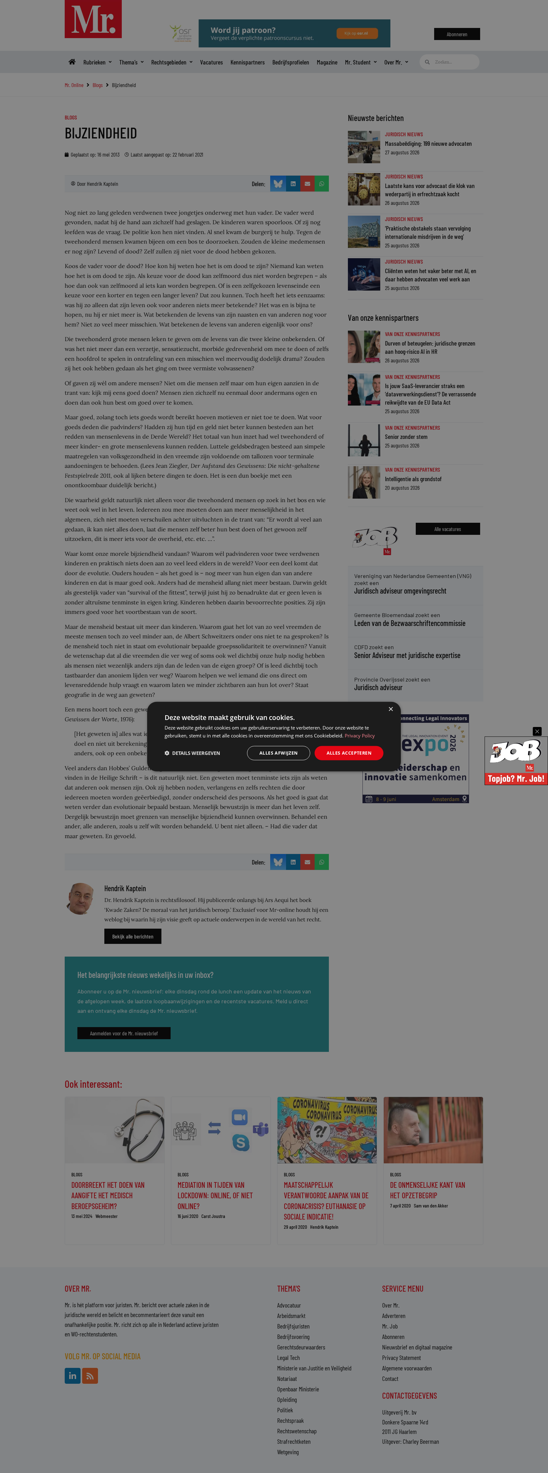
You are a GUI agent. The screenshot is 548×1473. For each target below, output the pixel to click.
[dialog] (274, 736)
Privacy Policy (360, 735)
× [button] (390, 709)
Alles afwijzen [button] (278, 753)
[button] (192, 753)
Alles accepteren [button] (349, 753)
